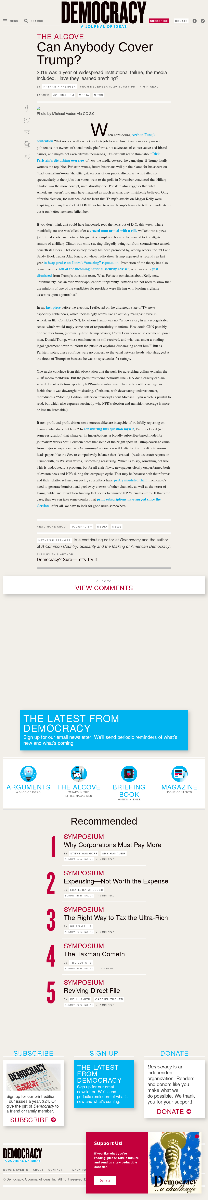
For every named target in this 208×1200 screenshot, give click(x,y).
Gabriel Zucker (109, 999)
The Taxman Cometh (94, 953)
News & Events (15, 1170)
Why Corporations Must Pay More (112, 844)
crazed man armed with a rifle (113, 230)
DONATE (170, 1111)
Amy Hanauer (114, 853)
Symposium (84, 836)
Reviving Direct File (92, 990)
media (84, 95)
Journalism (63, 95)
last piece (53, 307)
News (98, 95)
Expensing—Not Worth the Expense (116, 880)
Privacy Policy (80, 1170)
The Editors (81, 962)
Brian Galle (81, 926)
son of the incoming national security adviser (94, 268)
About (38, 1170)
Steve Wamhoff (83, 853)
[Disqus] (104, 651)
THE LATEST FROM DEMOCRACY (71, 723)
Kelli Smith (80, 999)
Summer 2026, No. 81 (79, 859)
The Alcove (60, 36)
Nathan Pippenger (59, 86)
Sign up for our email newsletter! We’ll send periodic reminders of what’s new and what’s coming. (100, 739)
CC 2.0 (88, 113)
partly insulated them (130, 480)
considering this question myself (109, 428)
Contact (55, 1170)
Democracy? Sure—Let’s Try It (67, 559)
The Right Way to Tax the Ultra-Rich (116, 917)
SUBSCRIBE (29, 1119)
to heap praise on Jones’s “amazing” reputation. (81, 262)
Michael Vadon (64, 113)
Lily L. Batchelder (86, 889)
